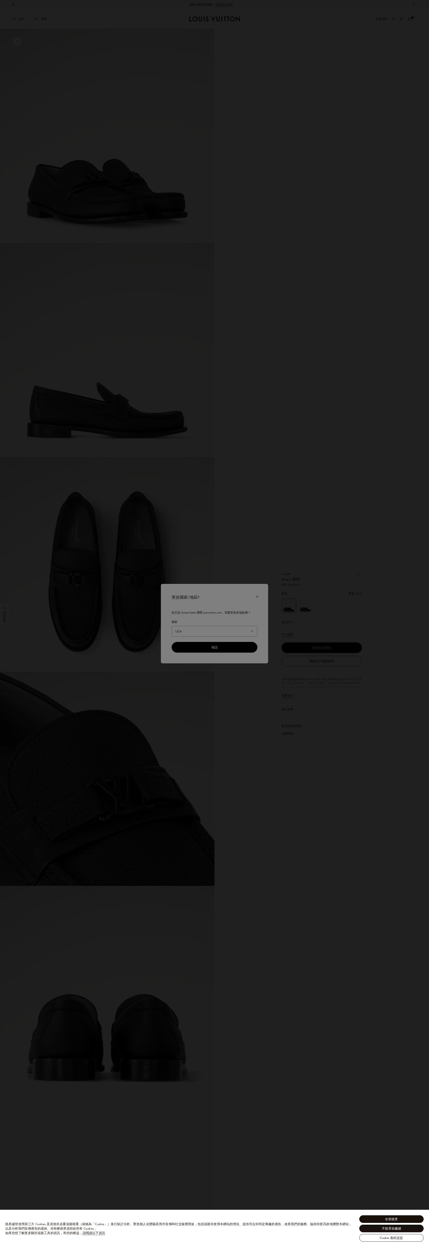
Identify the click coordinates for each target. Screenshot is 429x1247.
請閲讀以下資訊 (94, 1233)
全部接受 (391, 1219)
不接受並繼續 (391, 1228)
